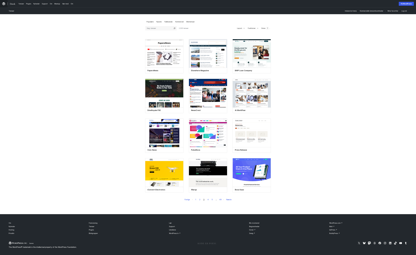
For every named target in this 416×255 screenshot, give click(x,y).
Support (172, 226)
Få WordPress (406, 4)
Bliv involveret (254, 223)
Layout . (240, 28)
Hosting (11, 230)
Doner (252, 230)
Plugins (91, 230)
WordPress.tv (174, 233)
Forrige (187, 199)
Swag (252, 233)
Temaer (11, 11)
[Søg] (174, 28)
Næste (229, 199)
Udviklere (172, 230)
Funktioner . (252, 28)
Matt (331, 226)
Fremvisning (93, 223)
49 (220, 199)
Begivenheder (254, 226)
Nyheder (12, 226)
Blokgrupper (93, 233)
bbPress (333, 230)
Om (10, 223)
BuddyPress (334, 233)
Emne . (266, 28)
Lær (170, 223)
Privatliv (11, 233)
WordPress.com (335, 223)
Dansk (31, 243)
